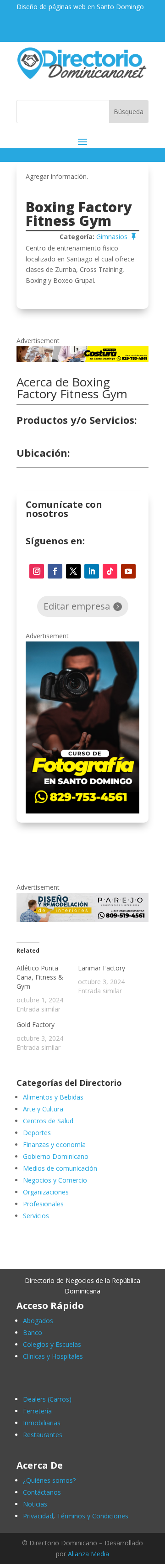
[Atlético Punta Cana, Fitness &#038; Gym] (47, 989)
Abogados (38, 1320)
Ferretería (37, 1411)
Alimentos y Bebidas (53, 1097)
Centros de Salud (48, 1120)
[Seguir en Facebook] (55, 571)
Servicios (36, 1215)
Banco (32, 1332)
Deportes (37, 1132)
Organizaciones (46, 1192)
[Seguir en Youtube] (128, 571)
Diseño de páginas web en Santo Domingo (80, 6)
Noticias (35, 1504)
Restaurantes (42, 1434)
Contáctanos (42, 1492)
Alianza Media (88, 1553)
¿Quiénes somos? (49, 1480)
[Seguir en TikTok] (110, 571)
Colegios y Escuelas (52, 1344)
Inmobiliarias (41, 1422)
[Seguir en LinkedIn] (91, 571)
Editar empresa (77, 606)
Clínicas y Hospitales (53, 1356)
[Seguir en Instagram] (36, 571)
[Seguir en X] (73, 571)
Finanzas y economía (54, 1144)
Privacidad (38, 1516)
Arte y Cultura (43, 1109)
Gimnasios (111, 236)
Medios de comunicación (60, 1168)
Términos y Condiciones (92, 1516)
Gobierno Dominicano (55, 1156)
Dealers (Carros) (47, 1399)
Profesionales (43, 1203)
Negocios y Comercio (55, 1180)
